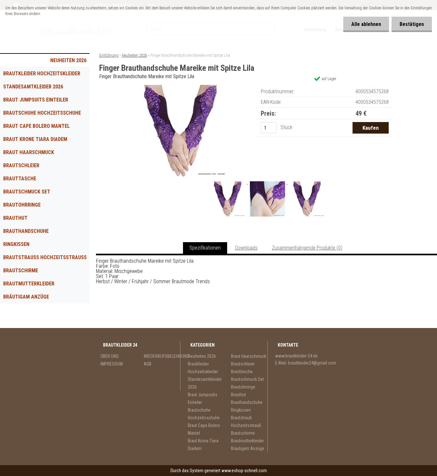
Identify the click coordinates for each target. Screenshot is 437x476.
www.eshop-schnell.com (244, 470)
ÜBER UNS (109, 356)
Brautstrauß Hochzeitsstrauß (45, 257)
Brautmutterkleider (28, 284)
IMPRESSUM (111, 363)
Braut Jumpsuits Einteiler (35, 100)
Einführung (108, 55)
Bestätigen (412, 24)
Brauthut (15, 218)
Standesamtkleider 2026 (33, 87)
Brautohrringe (22, 205)
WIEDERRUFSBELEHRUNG (162, 356)
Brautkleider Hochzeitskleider (41, 73)
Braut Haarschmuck (28, 152)
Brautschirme (20, 270)
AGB (147, 363)
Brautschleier (21, 165)
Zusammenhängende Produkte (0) (307, 248)
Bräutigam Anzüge (26, 297)
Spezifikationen (205, 248)
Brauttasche (19, 179)
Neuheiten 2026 (68, 60)
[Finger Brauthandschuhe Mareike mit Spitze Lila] (180, 87)
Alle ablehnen (366, 24)
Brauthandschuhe (26, 231)
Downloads (246, 248)
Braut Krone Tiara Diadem (35, 139)
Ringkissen (16, 244)
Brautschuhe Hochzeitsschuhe (42, 113)
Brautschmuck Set (26, 192)
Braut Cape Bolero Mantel (36, 126)
